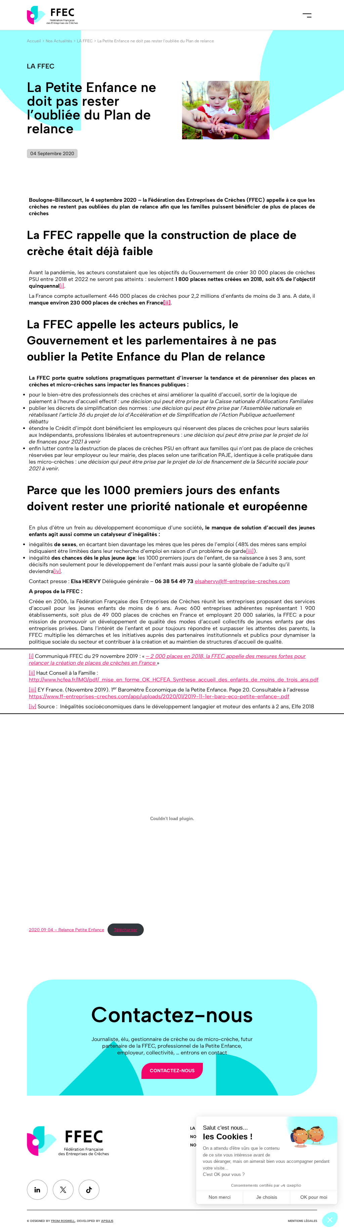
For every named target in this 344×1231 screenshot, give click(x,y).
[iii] (250, 551)
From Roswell (63, 1221)
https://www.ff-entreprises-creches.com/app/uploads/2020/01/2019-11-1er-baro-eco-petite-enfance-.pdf (159, 696)
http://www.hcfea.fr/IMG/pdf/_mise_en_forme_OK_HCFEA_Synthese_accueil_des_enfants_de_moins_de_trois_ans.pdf (173, 679)
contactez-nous (172, 1071)
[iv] (57, 571)
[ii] (167, 302)
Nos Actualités (59, 41)
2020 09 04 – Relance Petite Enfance (66, 929)
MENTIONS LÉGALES (302, 1221)
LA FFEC (85, 41)
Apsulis (107, 1221)
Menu (307, 15)
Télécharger (125, 929)
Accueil (34, 41)
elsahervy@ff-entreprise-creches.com (242, 581)
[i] (61, 286)
